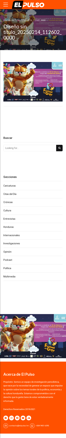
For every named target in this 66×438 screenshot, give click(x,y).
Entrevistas (9, 218)
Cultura (7, 210)
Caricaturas (9, 185)
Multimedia (9, 276)
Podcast (7, 260)
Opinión (7, 251)
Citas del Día (9, 194)
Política (7, 268)
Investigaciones (11, 243)
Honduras (8, 227)
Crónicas (8, 202)
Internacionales (11, 235)
